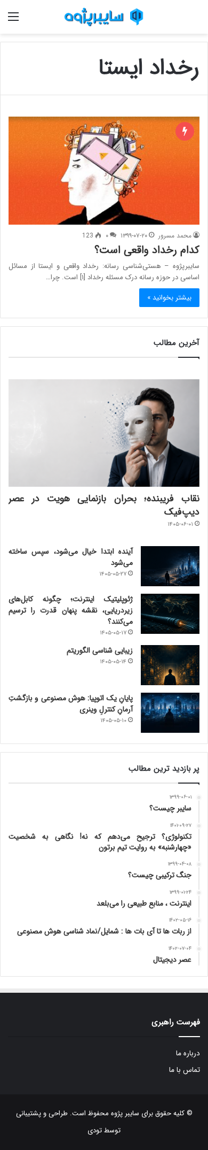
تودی (94, 1130)
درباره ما (188, 1053)
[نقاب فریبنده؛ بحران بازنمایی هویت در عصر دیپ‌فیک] (104, 433)
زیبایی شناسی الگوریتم (100, 650)
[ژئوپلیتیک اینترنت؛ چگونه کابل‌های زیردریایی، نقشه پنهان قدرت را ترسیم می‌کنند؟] (170, 614)
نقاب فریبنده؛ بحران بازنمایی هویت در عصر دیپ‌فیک (104, 505)
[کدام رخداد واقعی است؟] (104, 171)
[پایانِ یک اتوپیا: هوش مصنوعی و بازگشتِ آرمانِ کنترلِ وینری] (170, 713)
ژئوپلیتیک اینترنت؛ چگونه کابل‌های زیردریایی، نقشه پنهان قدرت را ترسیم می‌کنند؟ (71, 610)
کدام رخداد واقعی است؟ (146, 250)
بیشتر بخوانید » (169, 297)
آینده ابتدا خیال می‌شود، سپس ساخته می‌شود (71, 557)
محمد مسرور (174, 236)
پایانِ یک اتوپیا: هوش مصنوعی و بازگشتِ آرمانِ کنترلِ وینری (71, 703)
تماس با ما (184, 1070)
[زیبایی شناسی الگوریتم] (170, 665)
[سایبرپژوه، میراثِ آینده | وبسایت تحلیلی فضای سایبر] (104, 16)
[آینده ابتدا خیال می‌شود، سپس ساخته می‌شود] (170, 566)
